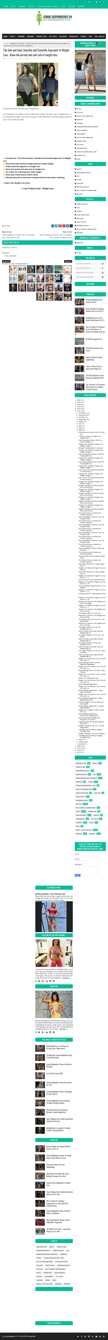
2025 (79, 402)
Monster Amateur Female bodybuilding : (94, 358)
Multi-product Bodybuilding (87, 190)
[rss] (92, 2)
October (82, 417)
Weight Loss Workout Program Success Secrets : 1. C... (92, 577)
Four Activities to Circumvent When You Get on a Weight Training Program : (95, 387)
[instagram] (89, 2)
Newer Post (6, 261)
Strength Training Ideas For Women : (91, 448)
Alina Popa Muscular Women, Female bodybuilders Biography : (58, 1221)
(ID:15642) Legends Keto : (94, 339)
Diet (90, 36)
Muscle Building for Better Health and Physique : (91, 549)
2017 (79, 752)
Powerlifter (81, 155)
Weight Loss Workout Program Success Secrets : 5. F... (92, 606)
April (80, 430)
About (13, 6)
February (82, 742)
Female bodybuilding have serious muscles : (94, 300)
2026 (79, 400)
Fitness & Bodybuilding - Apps (87, 152)
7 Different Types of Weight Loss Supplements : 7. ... (89, 437)
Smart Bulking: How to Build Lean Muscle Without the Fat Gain (59, 1120)
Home (6, 6)
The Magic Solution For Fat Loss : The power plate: (91, 620)
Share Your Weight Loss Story (47, 6)
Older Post (68, 261)
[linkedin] (47, 981)
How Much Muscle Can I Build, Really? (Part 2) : (91, 573)
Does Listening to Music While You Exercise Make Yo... (90, 441)
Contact (31, 6)
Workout (81, 6)
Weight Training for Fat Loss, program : (91, 733)
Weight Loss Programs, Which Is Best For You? (91, 711)
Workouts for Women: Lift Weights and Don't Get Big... (91, 610)
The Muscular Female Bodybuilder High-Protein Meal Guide (59, 1056)
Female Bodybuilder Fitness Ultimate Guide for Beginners (58, 1212)
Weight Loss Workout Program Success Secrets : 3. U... (92, 590)
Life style (72, 6)
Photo (63, 6)
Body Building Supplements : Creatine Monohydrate (91, 707)
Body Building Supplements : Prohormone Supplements (88, 715)
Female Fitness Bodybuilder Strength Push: (58, 1184)
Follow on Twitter (83, 263)
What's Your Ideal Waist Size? (88, 678)
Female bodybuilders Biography (87, 127)
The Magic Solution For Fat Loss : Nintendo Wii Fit (89, 644)
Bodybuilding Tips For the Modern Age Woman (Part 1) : (95, 319)
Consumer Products (84, 172)
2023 (79, 407)
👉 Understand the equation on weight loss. (21, 166)
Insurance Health (83, 187)
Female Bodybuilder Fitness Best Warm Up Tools (59, 1083)
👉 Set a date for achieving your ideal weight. (22, 172)
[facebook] (81, 2)
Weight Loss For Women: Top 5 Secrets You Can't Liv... (92, 659)
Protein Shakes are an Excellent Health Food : (91, 557)
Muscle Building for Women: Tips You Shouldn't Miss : (91, 518)
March (81, 740)
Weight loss (42, 36)
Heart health (81, 222)
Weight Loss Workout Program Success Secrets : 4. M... (92, 598)
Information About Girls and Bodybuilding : (55, 1165)
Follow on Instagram (84, 277)
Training (21, 36)
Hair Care (80, 183)
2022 (79, 409)
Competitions (81, 141)
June (80, 426)
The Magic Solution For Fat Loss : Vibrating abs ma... (89, 628)
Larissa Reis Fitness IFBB (54, 1073)
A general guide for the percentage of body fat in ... (91, 723)
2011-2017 (24, 1336)
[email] (96, 2)
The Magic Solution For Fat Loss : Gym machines (91, 651)
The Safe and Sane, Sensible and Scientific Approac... (89, 514)
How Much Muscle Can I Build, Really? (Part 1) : (91, 565)
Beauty (79, 169)
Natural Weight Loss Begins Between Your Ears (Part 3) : (95, 310)
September (83, 419)
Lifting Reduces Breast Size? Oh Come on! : (91, 433)
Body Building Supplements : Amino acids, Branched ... (90, 691)
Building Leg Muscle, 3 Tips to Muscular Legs (50, 893)
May (80, 428)
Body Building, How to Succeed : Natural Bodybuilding (89, 663)
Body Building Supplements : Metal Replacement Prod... (90, 699)
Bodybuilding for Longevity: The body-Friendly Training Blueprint (58, 1129)
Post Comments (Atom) (19, 264)
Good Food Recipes (83, 215)
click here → (66, 978)
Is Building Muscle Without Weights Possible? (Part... (90, 730)
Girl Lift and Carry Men (85, 137)
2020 (79, 746)
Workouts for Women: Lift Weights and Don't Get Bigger (91, 602)
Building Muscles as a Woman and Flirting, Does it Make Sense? (57, 1047)
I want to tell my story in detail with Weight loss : (94, 367)
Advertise (22, 6)
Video (78, 159)
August (81, 422)
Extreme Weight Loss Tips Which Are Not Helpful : (91, 703)
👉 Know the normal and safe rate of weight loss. (24, 169)
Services (96, 815)
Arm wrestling (82, 148)
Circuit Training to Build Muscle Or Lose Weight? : (91, 587)
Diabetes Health (10, 42)
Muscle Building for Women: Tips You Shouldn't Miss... (91, 526)
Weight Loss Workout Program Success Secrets (92, 569)
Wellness (63, 36)
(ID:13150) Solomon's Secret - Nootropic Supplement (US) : (95, 376)
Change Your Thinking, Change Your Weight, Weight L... (90, 445)
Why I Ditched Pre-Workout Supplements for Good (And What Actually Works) (57, 1203)
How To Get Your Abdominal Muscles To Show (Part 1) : (91, 471)
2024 (79, 404)
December (82, 413)
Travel (79, 253)
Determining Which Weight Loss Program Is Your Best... (89, 719)
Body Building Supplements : (88, 684)
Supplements (81, 134)
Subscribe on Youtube (84, 272)
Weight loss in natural (35, 58)
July (80, 424)
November (82, 415)
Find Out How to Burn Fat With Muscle (91, 580)
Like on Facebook (82, 268)
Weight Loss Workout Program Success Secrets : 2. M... (92, 583)
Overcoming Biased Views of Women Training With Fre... (91, 455)
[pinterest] (103, 2)
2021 (79, 411)
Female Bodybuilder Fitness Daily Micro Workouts (59, 1065)
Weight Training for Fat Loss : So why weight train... (91, 726)
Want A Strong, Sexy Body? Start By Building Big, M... (90, 632)
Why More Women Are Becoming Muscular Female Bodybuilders (56, 1111)
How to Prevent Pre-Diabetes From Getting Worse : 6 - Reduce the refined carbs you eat (90, 330)
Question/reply (82, 130)
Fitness (83, 36)
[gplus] (85, 2)
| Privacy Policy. (31, 1336)
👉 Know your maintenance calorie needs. (20, 175)
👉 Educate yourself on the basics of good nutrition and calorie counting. (34, 177)
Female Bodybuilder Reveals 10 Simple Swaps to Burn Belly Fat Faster (58, 1156)
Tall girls (99, 36)
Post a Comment (10, 256)
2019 (79, 748)
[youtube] (100, 2)
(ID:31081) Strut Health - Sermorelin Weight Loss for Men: (58, 1230)
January (81, 744)
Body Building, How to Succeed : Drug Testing (91, 671)
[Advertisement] (37, 138)
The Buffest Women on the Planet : (94, 349)
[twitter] (78, 2)
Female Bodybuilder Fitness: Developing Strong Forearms (59, 1092)
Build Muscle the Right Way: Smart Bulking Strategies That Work (57, 1174)
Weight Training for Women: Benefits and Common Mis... (91, 486)
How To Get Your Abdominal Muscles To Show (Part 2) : (91, 478)
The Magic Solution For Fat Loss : (89, 613)
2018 (79, 750)
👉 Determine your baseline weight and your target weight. (28, 164)
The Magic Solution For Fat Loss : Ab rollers (91, 636)
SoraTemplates (10, 1336)
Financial (80, 243)
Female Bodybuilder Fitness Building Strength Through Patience (58, 1101)
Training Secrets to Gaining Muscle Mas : (91, 594)
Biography (74, 36)
